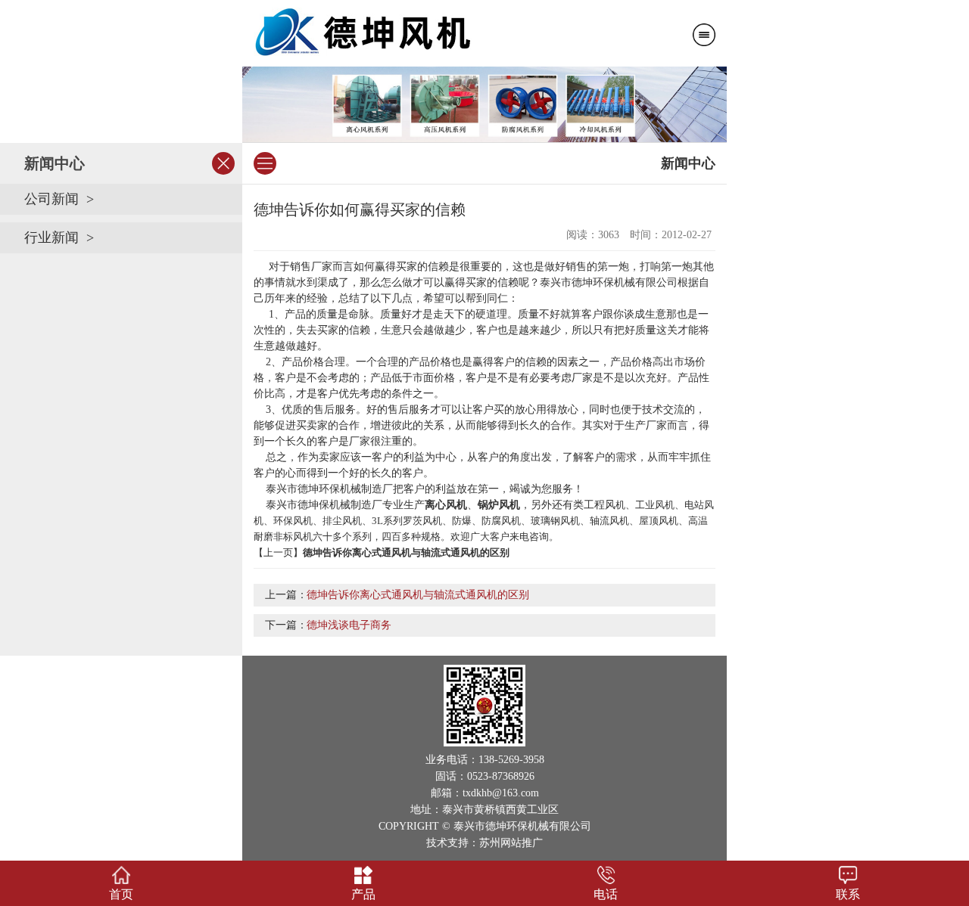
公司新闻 (51, 198)
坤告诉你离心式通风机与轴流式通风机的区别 (411, 552)
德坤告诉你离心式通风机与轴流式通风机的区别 (418, 594)
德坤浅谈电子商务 (349, 625)
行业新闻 (51, 237)
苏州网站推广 (511, 843)
